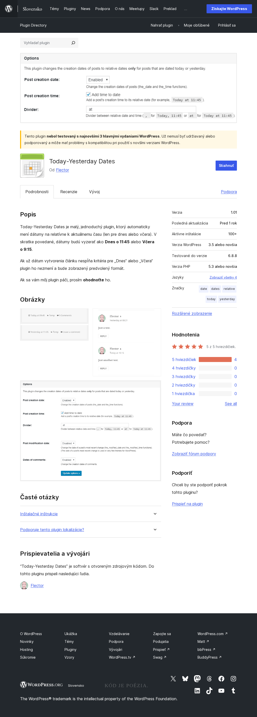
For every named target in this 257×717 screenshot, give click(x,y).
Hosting (26, 649)
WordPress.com (213, 634)
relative (229, 289)
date (203, 289)
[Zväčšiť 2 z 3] (154, 315)
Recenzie (68, 191)
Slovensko (76, 685)
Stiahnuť (226, 165)
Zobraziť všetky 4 (223, 277)
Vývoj (94, 191)
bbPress (207, 649)
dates (215, 289)
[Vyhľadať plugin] (73, 43)
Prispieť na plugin (187, 503)
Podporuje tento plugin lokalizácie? (52, 529)
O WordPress (31, 634)
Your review (183, 403)
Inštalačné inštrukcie (39, 514)
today (211, 299)
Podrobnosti (36, 191)
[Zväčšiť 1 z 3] (81, 315)
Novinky (27, 641)
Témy (69, 641)
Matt (203, 641)
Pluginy (71, 649)
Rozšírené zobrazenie (192, 313)
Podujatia (161, 641)
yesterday (227, 299)
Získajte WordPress (229, 9)
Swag (160, 657)
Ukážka (71, 634)
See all (231, 403)
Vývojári (115, 649)
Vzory (69, 657)
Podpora (229, 191)
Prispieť (161, 649)
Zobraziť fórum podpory (194, 453)
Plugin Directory (33, 25)
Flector (62, 169)
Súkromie (28, 657)
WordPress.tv (122, 657)
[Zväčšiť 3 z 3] (154, 387)
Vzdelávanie (119, 634)
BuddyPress (210, 657)
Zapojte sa (162, 634)
